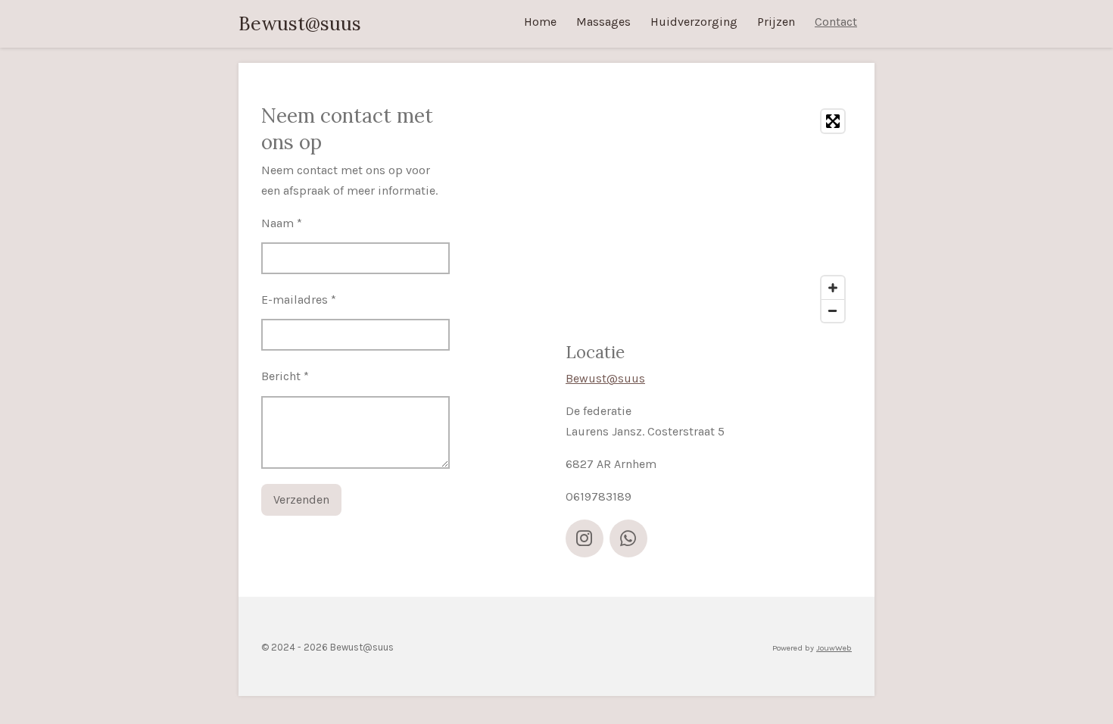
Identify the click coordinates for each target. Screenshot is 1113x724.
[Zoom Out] (833, 310)
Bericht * (285, 376)
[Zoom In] (833, 287)
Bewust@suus (299, 23)
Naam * (281, 223)
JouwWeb (834, 648)
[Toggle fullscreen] (833, 121)
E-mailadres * (298, 299)
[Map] (709, 215)
